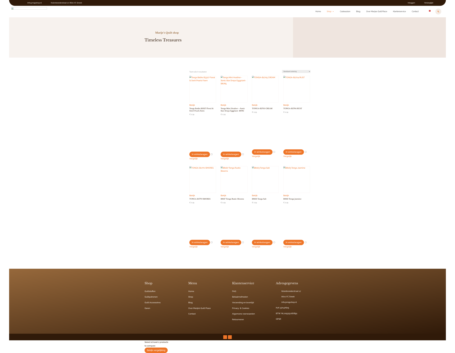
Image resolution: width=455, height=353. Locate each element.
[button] (438, 11)
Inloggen (411, 3)
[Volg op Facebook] (230, 337)
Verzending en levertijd (243, 302)
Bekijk (192, 105)
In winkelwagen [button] (200, 154)
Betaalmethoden (240, 297)
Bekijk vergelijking (156, 350)
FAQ (234, 291)
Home (318, 11)
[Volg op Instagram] (225, 337)
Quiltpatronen (151, 297)
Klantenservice (399, 11)
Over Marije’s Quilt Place (199, 308)
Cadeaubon (345, 11)
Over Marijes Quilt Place (376, 11)
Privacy (235, 308)
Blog (358, 11)
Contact (415, 11)
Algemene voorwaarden (243, 314)
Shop (329, 11)
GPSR (278, 319)
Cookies (245, 308)
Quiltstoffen (150, 291)
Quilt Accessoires (153, 302)
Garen (147, 308)
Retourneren (238, 319)
